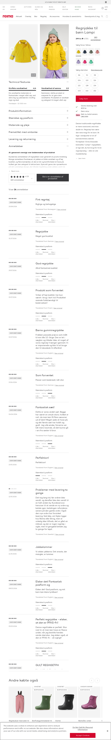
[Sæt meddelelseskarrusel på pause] (105, 2)
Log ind (106, 8)
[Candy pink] (84, 62)
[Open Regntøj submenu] (47, 16)
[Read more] (39, 166)
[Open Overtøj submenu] (31, 16)
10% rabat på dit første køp (55, 2)
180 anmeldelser (96, 38)
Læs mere (84, 116)
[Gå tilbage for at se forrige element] (12, 49)
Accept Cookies (82, 735)
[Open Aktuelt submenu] (22, 16)
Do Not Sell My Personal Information (83, 728)
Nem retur (85, 111)
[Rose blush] (97, 52)
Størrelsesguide (96, 70)
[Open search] (102, 16)
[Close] (107, 731)
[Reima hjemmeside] (8, 16)
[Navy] (84, 52)
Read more (15, 171)
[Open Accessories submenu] (60, 16)
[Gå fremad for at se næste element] (65, 49)
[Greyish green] (91, 52)
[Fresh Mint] (91, 62)
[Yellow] (78, 52)
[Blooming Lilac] (78, 62)
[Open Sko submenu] (38, 16)
